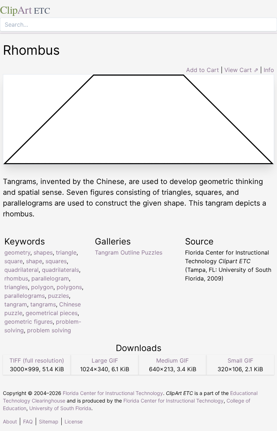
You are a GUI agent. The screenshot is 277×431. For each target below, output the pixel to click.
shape (34, 261)
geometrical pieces (52, 312)
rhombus (16, 278)
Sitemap (48, 421)
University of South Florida (60, 408)
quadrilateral (21, 269)
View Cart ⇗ (241, 69)
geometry (17, 252)
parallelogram (50, 278)
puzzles (58, 295)
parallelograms (24, 295)
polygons (69, 287)
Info (269, 69)
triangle (66, 252)
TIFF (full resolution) (36, 360)
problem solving (49, 330)
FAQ (28, 421)
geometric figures (28, 321)
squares (56, 261)
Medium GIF (172, 360)
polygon (42, 287)
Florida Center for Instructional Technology (113, 393)
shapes (43, 252)
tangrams (43, 304)
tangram (15, 304)
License (74, 421)
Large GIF (105, 360)
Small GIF (240, 360)
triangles (16, 287)
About (10, 421)
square (13, 261)
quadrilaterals (60, 269)
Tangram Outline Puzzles (128, 252)
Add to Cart (202, 69)
